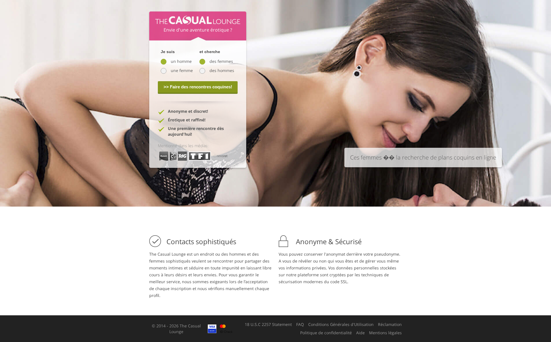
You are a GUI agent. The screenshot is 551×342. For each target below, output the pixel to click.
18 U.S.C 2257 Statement (268, 324)
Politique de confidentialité (326, 333)
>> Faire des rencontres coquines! (198, 86)
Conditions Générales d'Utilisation (341, 324)
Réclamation (390, 324)
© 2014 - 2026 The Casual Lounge (176, 328)
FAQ (300, 324)
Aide (360, 333)
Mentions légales (385, 333)
